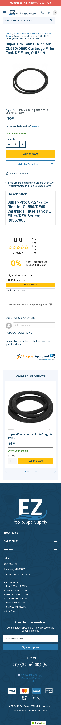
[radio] (43, 239)
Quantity (10, 139)
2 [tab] (28, 471)
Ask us (35, 126)
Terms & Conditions (38, 711)
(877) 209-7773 (42, 2)
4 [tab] (33, 471)
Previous (6, 471)
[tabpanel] (30, 424)
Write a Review (30, 285)
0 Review (21, 252)
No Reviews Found (16, 290)
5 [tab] (36, 471)
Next (55, 471)
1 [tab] (25, 471)
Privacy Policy (20, 711)
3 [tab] (30, 471)
